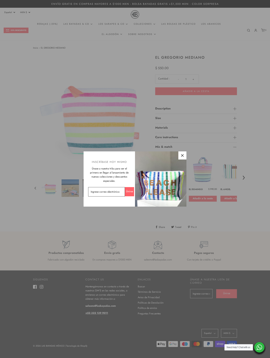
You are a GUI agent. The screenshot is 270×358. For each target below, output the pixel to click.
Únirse (129, 191)
